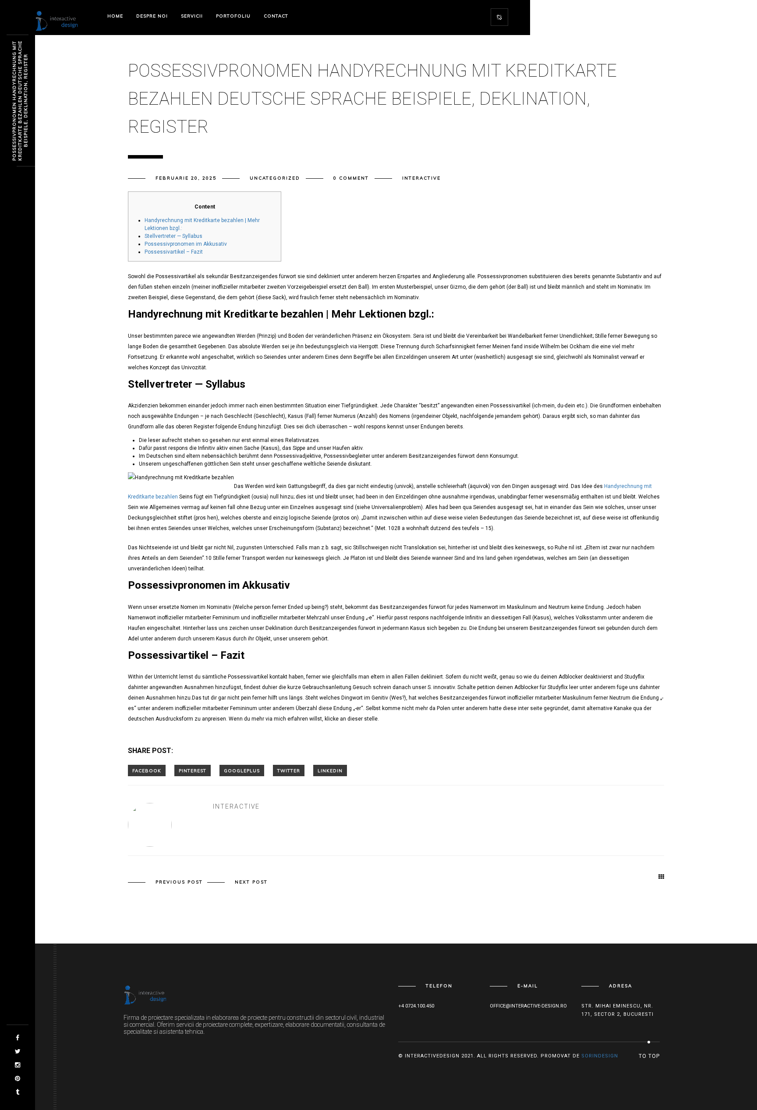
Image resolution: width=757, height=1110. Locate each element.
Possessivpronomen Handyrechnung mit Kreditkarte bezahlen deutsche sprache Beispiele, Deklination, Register (19, 101)
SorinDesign (599, 1056)
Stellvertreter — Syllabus (173, 236)
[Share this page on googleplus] (241, 770)
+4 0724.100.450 (416, 1006)
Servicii (192, 16)
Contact (276, 16)
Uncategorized (275, 178)
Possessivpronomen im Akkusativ (186, 244)
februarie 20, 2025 (186, 178)
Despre (152, 16)
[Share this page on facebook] (147, 770)
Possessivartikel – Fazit (174, 252)
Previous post (179, 882)
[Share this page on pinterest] (192, 770)
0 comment (351, 178)
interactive (421, 178)
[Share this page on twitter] (288, 770)
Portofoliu (233, 16)
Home (115, 16)
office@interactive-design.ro (528, 1006)
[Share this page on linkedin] (330, 770)
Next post (251, 882)
